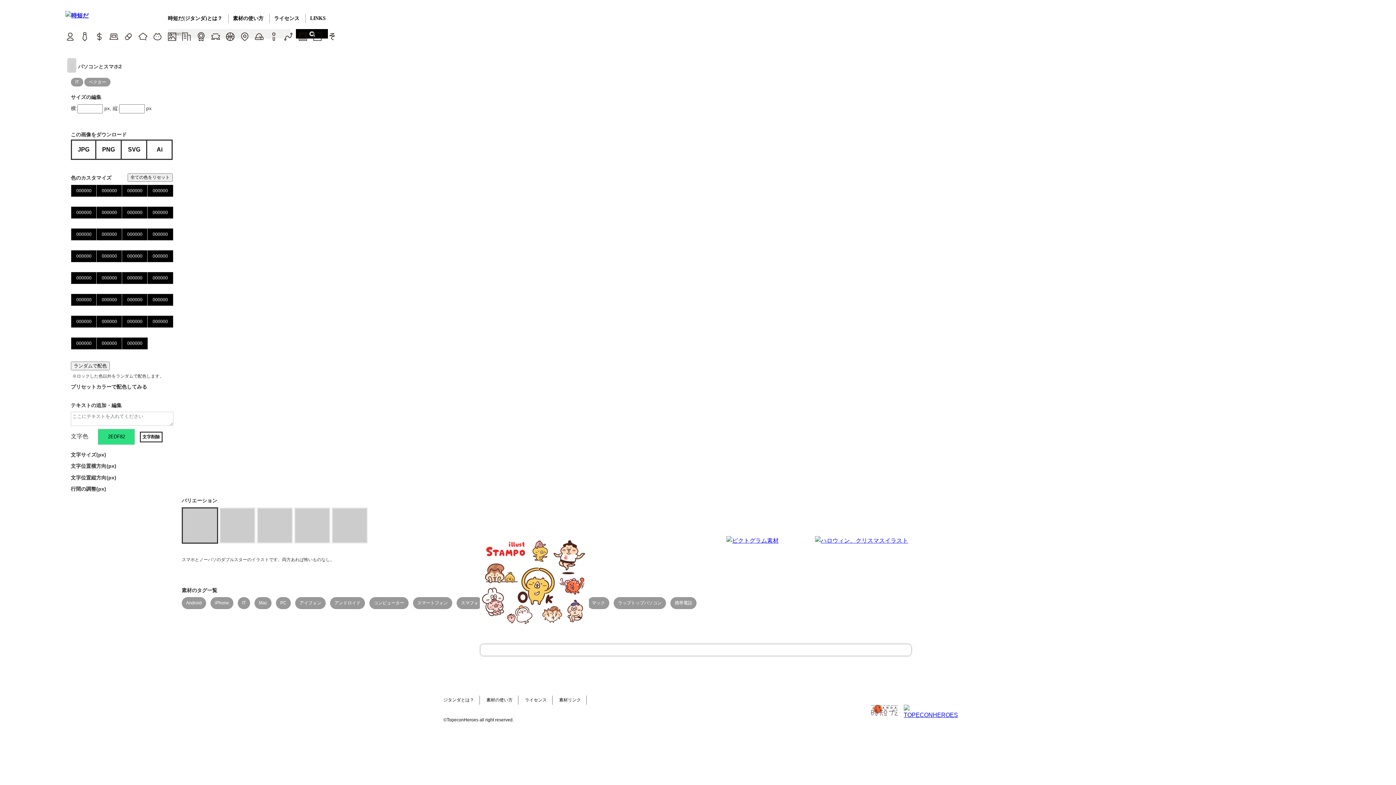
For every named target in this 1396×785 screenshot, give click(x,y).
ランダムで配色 (90, 366)
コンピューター (389, 602)
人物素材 (70, 36)
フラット (317, 36)
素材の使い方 (248, 18)
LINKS (318, 18)
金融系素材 (99, 36)
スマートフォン (432, 602)
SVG (134, 149)
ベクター (288, 36)
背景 (171, 36)
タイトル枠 (215, 36)
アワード (200, 36)
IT (113, 36)
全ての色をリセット (150, 177)
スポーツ (229, 36)
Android (194, 602)
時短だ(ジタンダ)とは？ (195, 18)
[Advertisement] (643, 581)
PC (283, 602)
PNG (108, 149)
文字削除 (151, 436)
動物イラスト (157, 36)
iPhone (222, 602)
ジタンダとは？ (459, 700)
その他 (331, 36)
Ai (160, 149)
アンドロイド (347, 602)
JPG (83, 149)
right (71, 65)
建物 (186, 36)
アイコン (273, 36)
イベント (259, 36)
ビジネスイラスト (84, 36)
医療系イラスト (128, 36)
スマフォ (469, 602)
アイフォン (310, 602)
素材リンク (570, 700)
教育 (142, 36)
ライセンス (287, 18)
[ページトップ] (696, 650)
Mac (263, 602)
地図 (244, 36)
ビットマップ (302, 36)
